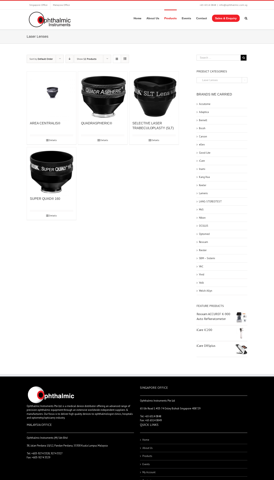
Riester (203, 250)
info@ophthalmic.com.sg (233, 4)
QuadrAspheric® (96, 123)
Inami (202, 169)
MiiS (201, 209)
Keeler (202, 185)
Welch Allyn (205, 290)
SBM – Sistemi (207, 258)
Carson (203, 136)
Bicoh (202, 128)
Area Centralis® (45, 123)
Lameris (203, 193)
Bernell (203, 120)
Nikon (202, 217)
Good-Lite (204, 152)
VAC (201, 266)
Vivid (201, 274)
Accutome (204, 104)
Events (146, 464)
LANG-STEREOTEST (210, 201)
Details (53, 140)
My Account (148, 472)
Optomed (204, 234)
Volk (201, 282)
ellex (202, 144)
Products (147, 456)
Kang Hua (204, 177)
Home (145, 439)
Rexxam (203, 242)
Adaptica (204, 112)
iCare (202, 160)
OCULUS (203, 225)
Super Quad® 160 (45, 198)
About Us (147, 448)
